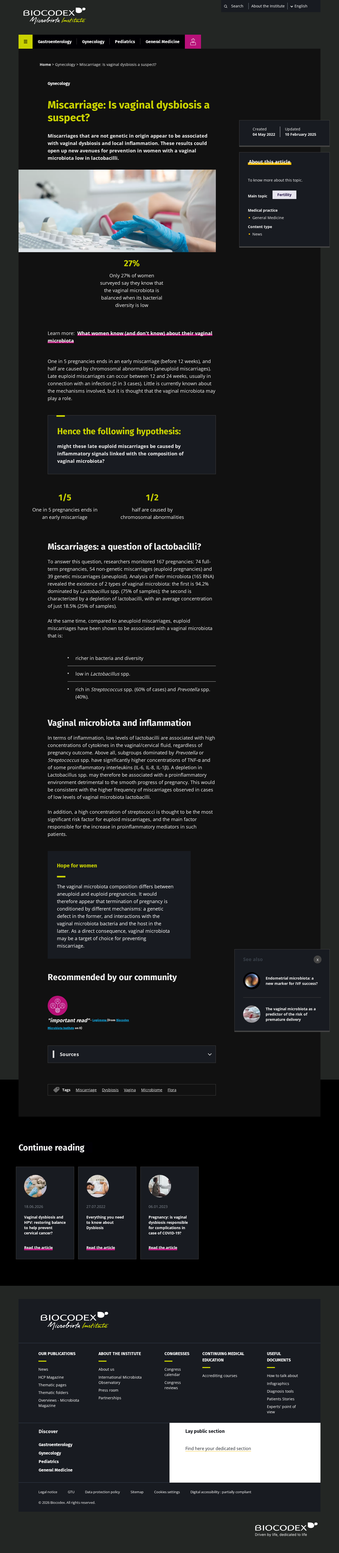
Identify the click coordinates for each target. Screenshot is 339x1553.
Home (45, 64)
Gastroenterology (55, 41)
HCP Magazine (51, 1377)
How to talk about (282, 1375)
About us (106, 1369)
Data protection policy (102, 1491)
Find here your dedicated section (218, 1448)
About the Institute (268, 5)
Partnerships (110, 1397)
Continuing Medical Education (223, 1356)
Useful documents (279, 1356)
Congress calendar (172, 1372)
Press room (108, 1390)
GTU (71, 1491)
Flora (172, 1089)
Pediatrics (125, 41)
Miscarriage (86, 1089)
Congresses (176, 1353)
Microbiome (151, 1089)
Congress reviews (172, 1385)
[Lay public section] (193, 42)
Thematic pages (52, 1384)
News (257, 234)
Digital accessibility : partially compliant (220, 1491)
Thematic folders (53, 1392)
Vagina (130, 1089)
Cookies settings (167, 1491)
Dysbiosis (110, 1089)
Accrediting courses (219, 1375)
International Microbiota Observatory (120, 1380)
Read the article (38, 1247)
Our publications (56, 1353)
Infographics (278, 1383)
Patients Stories (281, 1398)
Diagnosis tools (280, 1391)
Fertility (284, 194)
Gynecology (93, 41)
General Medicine (163, 41)
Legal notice (47, 1491)
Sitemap (137, 1491)
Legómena (99, 1020)
